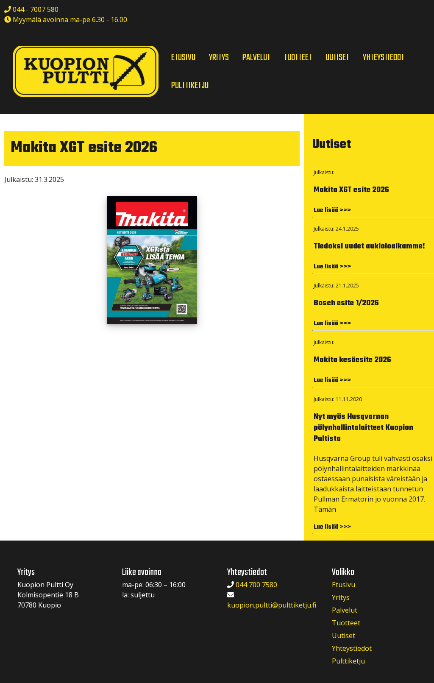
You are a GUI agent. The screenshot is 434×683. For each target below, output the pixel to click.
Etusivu (343, 584)
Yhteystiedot (352, 648)
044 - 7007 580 (34, 9)
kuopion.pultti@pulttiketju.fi (271, 605)
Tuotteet (346, 622)
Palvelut (344, 610)
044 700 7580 (256, 584)
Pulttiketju (348, 661)
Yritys (341, 597)
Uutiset (343, 635)
